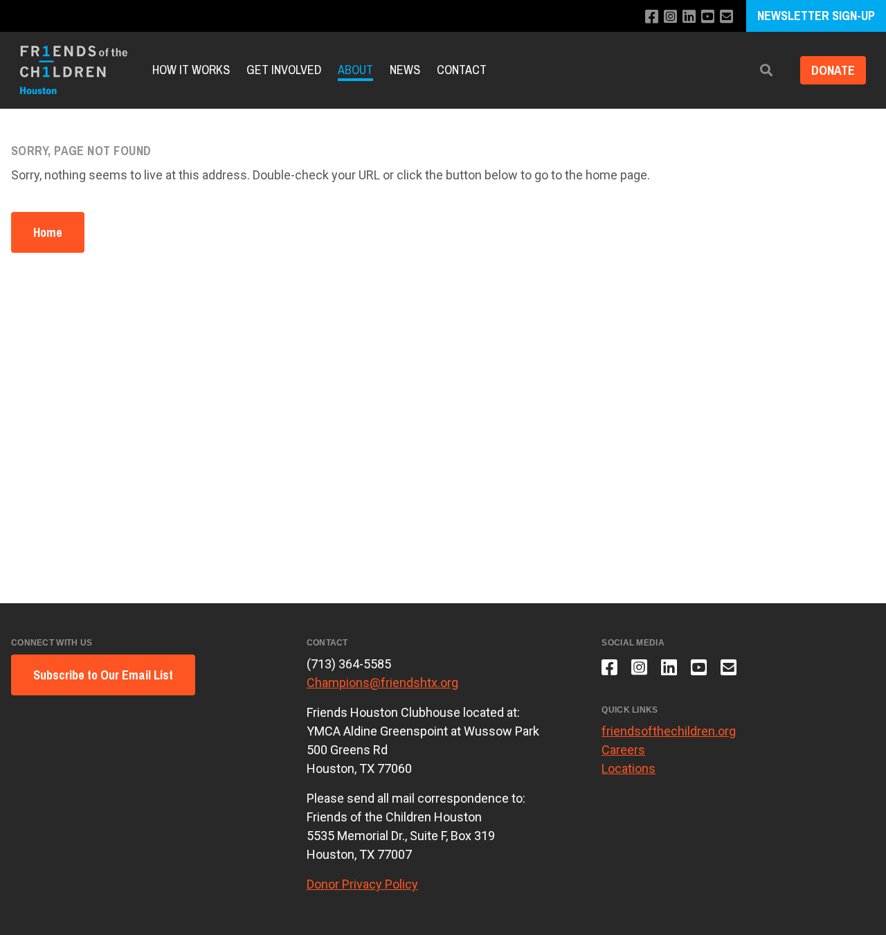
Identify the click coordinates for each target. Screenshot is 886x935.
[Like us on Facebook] (651, 17)
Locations (629, 768)
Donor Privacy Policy (362, 884)
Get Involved (283, 69)
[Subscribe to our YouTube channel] (707, 17)
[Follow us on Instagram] (670, 17)
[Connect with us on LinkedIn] (689, 17)
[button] (766, 70)
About (355, 69)
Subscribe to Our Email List (103, 675)
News (405, 69)
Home (47, 232)
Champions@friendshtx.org (382, 682)
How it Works (191, 69)
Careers (623, 749)
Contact (462, 69)
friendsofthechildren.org (669, 731)
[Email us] (726, 17)
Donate (833, 70)
